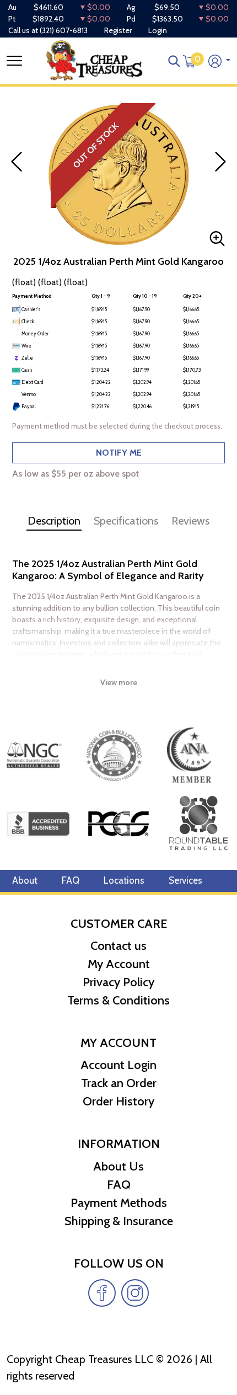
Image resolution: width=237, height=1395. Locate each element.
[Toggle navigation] (14, 61)
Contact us (118, 945)
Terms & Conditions (118, 1000)
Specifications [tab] (126, 520)
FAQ (70, 880)
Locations (124, 880)
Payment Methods (119, 1202)
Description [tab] (54, 520)
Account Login (118, 1064)
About (24, 880)
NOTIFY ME (119, 452)
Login (157, 30)
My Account (119, 963)
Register (118, 30)
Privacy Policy (118, 982)
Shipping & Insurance (118, 1221)
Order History (118, 1101)
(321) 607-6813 (64, 30)
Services (185, 880)
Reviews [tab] (190, 520)
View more (118, 682)
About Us (118, 1166)
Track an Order (119, 1083)
